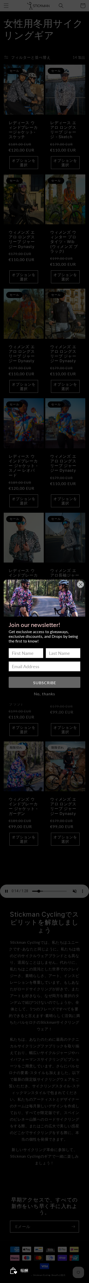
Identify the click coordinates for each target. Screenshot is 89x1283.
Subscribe (44, 682)
